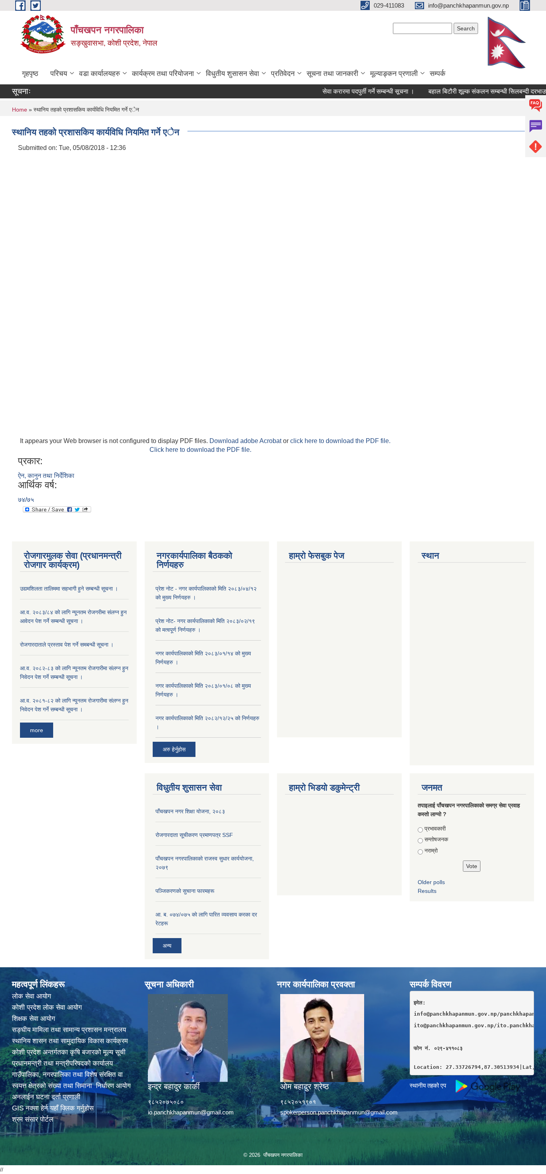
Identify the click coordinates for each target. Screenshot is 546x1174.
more (36, 730)
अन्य (167, 945)
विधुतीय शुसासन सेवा (232, 74)
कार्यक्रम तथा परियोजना (163, 74)
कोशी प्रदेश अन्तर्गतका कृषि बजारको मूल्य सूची (69, 1052)
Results (427, 891)
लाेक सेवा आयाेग (31, 996)
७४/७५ (26, 499)
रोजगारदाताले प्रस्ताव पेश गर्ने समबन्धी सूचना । (67, 644)
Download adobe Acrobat (246, 440)
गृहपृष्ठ (30, 74)
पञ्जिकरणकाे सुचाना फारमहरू (184, 891)
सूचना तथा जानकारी (332, 74)
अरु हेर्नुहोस (174, 749)
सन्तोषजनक (436, 839)
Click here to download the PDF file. (200, 449)
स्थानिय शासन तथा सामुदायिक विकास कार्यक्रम (70, 1041)
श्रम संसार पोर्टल (32, 1119)
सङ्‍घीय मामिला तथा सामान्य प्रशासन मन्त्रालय (69, 1030)
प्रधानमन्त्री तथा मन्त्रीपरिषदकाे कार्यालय (62, 1063)
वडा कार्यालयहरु (99, 74)
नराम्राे (431, 850)
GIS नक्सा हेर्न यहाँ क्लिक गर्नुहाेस (53, 1108)
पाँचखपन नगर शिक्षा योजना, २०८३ (190, 811)
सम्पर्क (437, 74)
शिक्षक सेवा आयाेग (33, 1018)
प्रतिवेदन (283, 74)
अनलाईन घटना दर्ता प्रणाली (46, 1097)
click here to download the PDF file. (340, 440)
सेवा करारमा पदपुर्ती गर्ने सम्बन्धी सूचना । (353, 91)
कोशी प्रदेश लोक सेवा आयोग (47, 1007)
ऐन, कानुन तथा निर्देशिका (46, 475)
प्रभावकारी (435, 828)
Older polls (431, 882)
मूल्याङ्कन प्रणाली (394, 74)
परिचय (58, 74)
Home (19, 109)
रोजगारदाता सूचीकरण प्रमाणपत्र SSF (194, 835)
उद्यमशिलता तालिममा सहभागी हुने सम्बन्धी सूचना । (69, 588)
